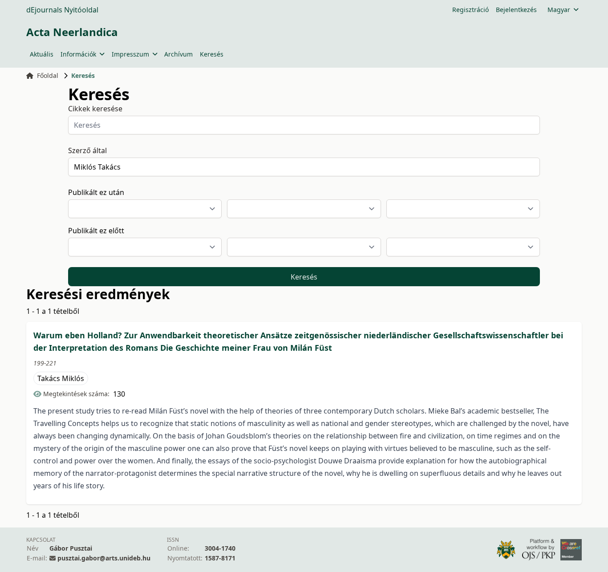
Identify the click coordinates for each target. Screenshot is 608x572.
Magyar (558, 9)
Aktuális (41, 54)
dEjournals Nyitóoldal (62, 10)
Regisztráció (470, 9)
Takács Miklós (60, 378)
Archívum (178, 54)
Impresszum (130, 54)
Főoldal (47, 75)
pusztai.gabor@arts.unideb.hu (103, 558)
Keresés (211, 54)
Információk (78, 54)
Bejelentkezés (516, 9)
